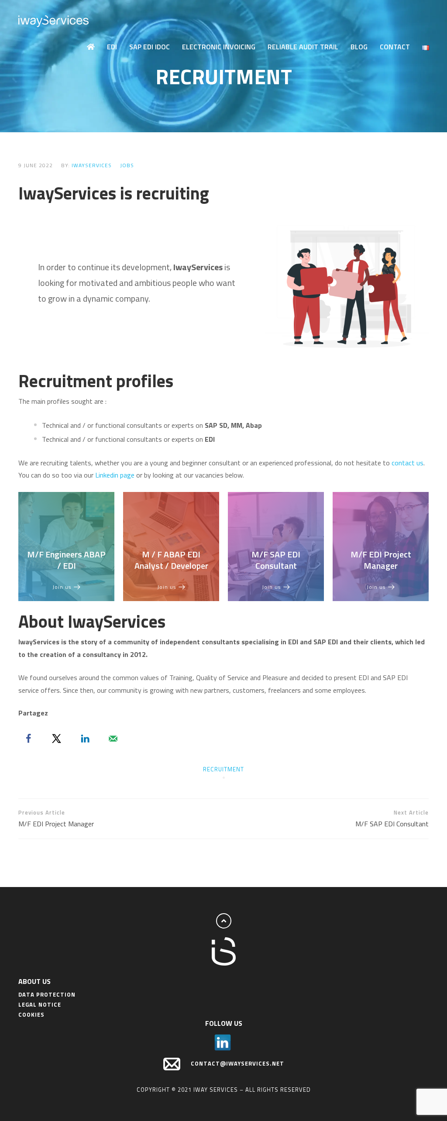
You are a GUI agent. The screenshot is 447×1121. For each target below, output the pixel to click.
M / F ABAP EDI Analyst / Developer (171, 559)
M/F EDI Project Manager (381, 559)
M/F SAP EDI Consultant (275, 559)
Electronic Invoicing (218, 46)
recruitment (223, 769)
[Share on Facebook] (28, 739)
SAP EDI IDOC (149, 46)
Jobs (127, 165)
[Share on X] (57, 739)
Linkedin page (114, 475)
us (419, 462)
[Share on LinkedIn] (85, 739)
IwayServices (92, 165)
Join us (61, 587)
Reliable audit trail (303, 46)
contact (404, 462)
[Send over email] (113, 739)
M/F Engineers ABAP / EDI (66, 559)
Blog (359, 46)
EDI (112, 46)
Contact (395, 46)
